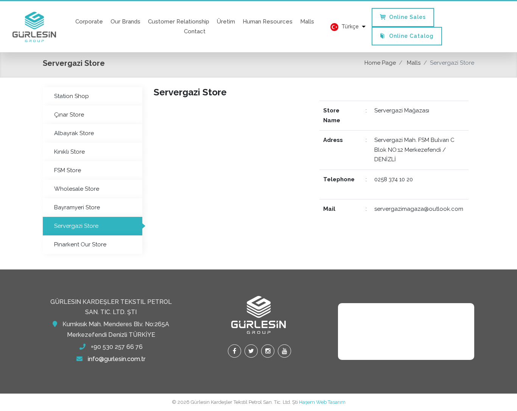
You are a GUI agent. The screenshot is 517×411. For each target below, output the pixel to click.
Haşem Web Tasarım (322, 402)
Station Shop (71, 96)
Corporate (89, 21)
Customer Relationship (178, 21)
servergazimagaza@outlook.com (418, 209)
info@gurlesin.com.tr (116, 359)
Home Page (380, 62)
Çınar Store (69, 114)
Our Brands (125, 21)
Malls (307, 21)
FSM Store (67, 170)
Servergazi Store (76, 226)
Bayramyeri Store (77, 207)
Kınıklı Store (69, 151)
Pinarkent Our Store (80, 244)
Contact (195, 31)
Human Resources (268, 21)
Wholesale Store (76, 188)
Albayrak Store (74, 133)
